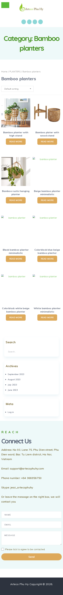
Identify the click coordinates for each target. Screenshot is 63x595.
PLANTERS (15, 71)
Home (4, 71)
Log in (11, 412)
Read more (15, 141)
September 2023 (16, 374)
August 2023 (14, 379)
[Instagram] (29, 22)
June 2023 (13, 390)
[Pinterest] (40, 22)
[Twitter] (35, 22)
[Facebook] (23, 22)
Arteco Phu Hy (19, 584)
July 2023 (12, 384)
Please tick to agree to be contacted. (25, 549)
